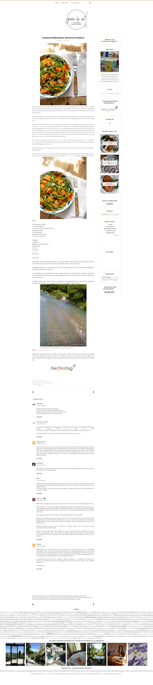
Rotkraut (115, 630)
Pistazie (92, 628)
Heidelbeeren (107, 619)
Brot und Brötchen (56, 614)
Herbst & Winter (116, 619)
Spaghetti (129, 632)
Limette (114, 623)
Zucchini (143, 636)
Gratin (24, 619)
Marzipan (35, 624)
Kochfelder (39, 463)
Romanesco (81, 630)
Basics (74, 612)
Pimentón (69, 628)
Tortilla (144, 634)
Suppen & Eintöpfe (33, 634)
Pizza (95, 628)
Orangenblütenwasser (77, 626)
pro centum (69, 638)
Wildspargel (76, 636)
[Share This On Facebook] (88, 381)
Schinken (44, 632)
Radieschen (12, 630)
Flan (56, 617)
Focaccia (64, 617)
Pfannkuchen (19, 628)
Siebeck (120, 632)
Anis (19, 612)
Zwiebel (33, 638)
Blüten (140, 612)
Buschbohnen (94, 614)
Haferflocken (68, 619)
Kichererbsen (122, 621)
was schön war (84, 638)
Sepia (99, 632)
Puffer (124, 628)
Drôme (106, 615)
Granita (20, 619)
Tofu (120, 634)
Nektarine (31, 626)
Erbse (145, 615)
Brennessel (13, 614)
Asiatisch (43, 612)
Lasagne (93, 623)
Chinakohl (15, 615)
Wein (53, 636)
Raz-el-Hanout (37, 630)
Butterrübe (110, 614)
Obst (53, 626)
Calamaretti (122, 614)
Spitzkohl (150, 632)
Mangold (19, 624)
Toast (111, 634)
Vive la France (30, 636)
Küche (66, 623)
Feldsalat (29, 617)
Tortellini (140, 634)
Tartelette (79, 634)
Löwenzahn (142, 623)
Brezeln (17, 614)
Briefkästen (25, 614)
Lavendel (109, 623)
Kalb (40, 621)
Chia (152, 614)
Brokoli (37, 614)
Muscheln (2, 626)
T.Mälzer (62, 634)
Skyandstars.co (117, 673)
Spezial (142, 632)
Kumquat (54, 623)
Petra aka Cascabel (42, 422)
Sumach (22, 634)
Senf (97, 632)
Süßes (49, 634)
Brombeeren (43, 614)
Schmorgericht (51, 632)
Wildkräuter (70, 636)
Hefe (102, 619)
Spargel (135, 632)
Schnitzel (64, 632)
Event (13, 617)
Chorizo (20, 615)
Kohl (147, 621)
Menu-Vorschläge (87, 624)
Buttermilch (104, 614)
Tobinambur (115, 634)
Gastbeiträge (131, 617)
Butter (99, 614)
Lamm (89, 623)
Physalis (44, 628)
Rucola (124, 630)
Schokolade (70, 632)
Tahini (65, 634)
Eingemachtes (122, 615)
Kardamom (60, 621)
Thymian (107, 634)
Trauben (151, 634)
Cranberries (48, 615)
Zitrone (111, 636)
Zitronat (106, 636)
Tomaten (129, 634)
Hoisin (136, 619)
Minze (110, 624)
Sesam (112, 632)
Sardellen (13, 632)
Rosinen (95, 630)
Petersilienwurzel (11, 628)
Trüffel (1, 636)
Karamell (54, 621)
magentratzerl (110, 232)
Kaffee (37, 621)
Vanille (9, 636)
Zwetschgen (11, 638)
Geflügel (141, 617)
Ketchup (116, 621)
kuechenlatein (110, 226)
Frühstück (109, 617)
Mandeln (9, 624)
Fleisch (60, 617)
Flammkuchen (51, 617)
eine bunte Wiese (71, 155)
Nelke (35, 626)
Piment (55, 628)
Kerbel (112, 621)
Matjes (47, 624)
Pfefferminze (29, 628)
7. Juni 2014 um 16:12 (41, 480)
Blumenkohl (129, 612)
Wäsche (89, 636)
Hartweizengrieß (89, 619)
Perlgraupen (146, 626)
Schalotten (39, 632)
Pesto (151, 626)
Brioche (29, 614)
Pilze (52, 628)
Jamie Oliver (11, 621)
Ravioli (32, 630)
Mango (14, 624)
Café (119, 614)
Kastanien (89, 621)
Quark (136, 628)
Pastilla (128, 626)
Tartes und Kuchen (88, 634)
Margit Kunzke (40, 441)
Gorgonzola (8, 619)
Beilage (84, 612)
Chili (11, 615)
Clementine (36, 615)
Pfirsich (35, 628)
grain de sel (39, 498)
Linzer (132, 623)
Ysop (92, 636)
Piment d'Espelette (62, 628)
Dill (95, 615)
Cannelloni (132, 614)
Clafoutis (31, 615)
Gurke (60, 619)
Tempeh (99, 634)
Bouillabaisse (3, 614)
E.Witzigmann (111, 615)
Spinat (146, 632)
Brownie (65, 614)
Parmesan (119, 626)
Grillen (30, 619)
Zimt (103, 636)
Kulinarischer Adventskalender (44, 623)
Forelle (71, 617)
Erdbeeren (150, 615)
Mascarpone (41, 624)
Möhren (11, 626)
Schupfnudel (84, 632)
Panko (109, 626)
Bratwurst (8, 614)
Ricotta (66, 630)
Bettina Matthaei (95, 612)
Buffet (81, 614)
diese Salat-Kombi (41, 126)
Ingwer (2, 621)
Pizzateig (100, 628)
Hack (63, 619)
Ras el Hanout (24, 630)
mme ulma (39, 403)
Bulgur (85, 614)
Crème (62, 615)
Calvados (127, 614)
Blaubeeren (114, 612)
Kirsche (129, 621)
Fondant (68, 617)
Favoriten (20, 617)
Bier (101, 612)
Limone (119, 623)
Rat (29, 630)
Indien (151, 619)
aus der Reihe (40, 638)
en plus (53, 638)
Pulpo (128, 628)
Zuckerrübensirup (4, 638)
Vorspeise (37, 636)
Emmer (139, 615)
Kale (42, 621)
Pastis (136, 626)
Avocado (57, 612)
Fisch (45, 617)
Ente (142, 615)
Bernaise (88, 612)
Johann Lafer (22, 621)
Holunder (140, 619)
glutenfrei (61, 638)
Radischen (18, 630)
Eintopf (132, 615)
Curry (72, 615)
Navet (27, 626)
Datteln (86, 615)
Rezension (56, 630)
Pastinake (132, 626)
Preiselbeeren (118, 628)
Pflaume (40, 628)
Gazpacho (136, 617)
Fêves (114, 617)
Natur (23, 626)
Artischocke (37, 612)
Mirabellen (115, 624)
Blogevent (123, 612)
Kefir (97, 621)
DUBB (75, 615)
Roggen (77, 630)
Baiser (61, 612)
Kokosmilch (7, 623)
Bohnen (144, 612)
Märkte (7, 626)
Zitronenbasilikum (118, 636)
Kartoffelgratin (74, 621)
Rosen (85, 630)
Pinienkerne (86, 628)
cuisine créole (48, 638)
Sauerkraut (28, 632)
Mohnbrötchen (131, 624)
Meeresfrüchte (53, 624)
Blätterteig (136, 612)
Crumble (58, 615)
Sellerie (93, 632)
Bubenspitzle (70, 614)
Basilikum (79, 612)
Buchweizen (76, 614)
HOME (57, 3)
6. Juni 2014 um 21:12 (41, 423)
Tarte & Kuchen (71, 634)
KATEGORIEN (75, 3)
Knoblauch (134, 621)
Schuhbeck (77, 632)
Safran (136, 630)
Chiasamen (2, 615)
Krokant (27, 623)
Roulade (120, 630)
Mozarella (140, 624)
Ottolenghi (100, 626)
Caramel (137, 614)
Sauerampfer (22, 632)
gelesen (34, 142)
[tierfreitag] (63, 372)
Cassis (145, 614)
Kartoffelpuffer (82, 621)
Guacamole (52, 619)
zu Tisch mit (98, 638)
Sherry (116, 632)
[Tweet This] (91, 381)
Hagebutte (74, 619)
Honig (144, 619)
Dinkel (98, 615)
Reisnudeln (51, 630)
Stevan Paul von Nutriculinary (43, 350)
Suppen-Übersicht (43, 634)
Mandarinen (3, 624)
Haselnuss (98, 619)
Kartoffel (67, 621)
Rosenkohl (90, 630)
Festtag (37, 617)
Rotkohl (111, 630)
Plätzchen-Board (106, 628)
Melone (81, 624)
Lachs (79, 623)
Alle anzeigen (116, 235)
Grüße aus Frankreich (43, 619)
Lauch (97, 623)
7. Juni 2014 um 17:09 (41, 500)
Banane (70, 612)
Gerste (145, 617)
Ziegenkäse (97, 636)
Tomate (123, 634)
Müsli (20, 626)
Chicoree (8, 615)
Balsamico (65, 612)
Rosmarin (100, 630)
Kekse (101, 621)
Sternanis (14, 634)
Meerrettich (67, 624)
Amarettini (15, 612)
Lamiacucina (84, 623)
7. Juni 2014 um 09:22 (41, 443)
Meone (93, 624)
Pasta (124, 626)
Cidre (28, 615)
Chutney (24, 615)
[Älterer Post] (93, 392)
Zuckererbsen (38, 385)
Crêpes (65, 615)
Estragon (7, 617)
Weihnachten (48, 636)
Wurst (85, 636)
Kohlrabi (150, 621)
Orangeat (69, 626)
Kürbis (70, 623)
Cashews (141, 614)
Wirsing (81, 636)
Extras (16, 617)
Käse (63, 623)
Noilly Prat (49, 626)
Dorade (102, 615)
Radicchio (6, 630)
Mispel (122, 624)
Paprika (34, 381)
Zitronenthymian (135, 636)
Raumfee (39, 544)
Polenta (112, 628)
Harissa (60, 128)
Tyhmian (5, 636)
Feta (40, 617)
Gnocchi (2, 619)
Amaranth (10, 612)
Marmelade (29, 624)
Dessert (91, 615)
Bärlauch (115, 614)
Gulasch (56, 619)
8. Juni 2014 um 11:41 (40, 546)
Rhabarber (62, 630)
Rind (70, 630)
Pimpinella (74, 628)
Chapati (149, 614)
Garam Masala (119, 617)
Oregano (85, 626)
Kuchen (35, 623)
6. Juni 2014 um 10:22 (41, 405)
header (64, 638)
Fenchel (33, 617)
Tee (96, 634)
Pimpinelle (79, 628)
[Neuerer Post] (33, 392)
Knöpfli (143, 621)
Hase (94, 619)
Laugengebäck (103, 623)
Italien (6, 621)
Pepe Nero (140, 626)
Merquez (103, 624)
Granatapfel (15, 619)
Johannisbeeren (30, 621)
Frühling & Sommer (90, 617)
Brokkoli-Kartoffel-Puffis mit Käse (109, 143)
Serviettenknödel (105, 632)
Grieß (27, 619)
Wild (66, 636)
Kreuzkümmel (21, 623)
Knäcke (140, 621)
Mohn (125, 624)
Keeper (93, 621)
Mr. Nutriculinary (60, 140)
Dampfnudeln (80, 615)
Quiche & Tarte (143, 628)
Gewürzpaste (150, 617)
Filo (43, 617)
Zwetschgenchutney (19, 638)
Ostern (95, 626)
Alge (7, 612)
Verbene (24, 636)
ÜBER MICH (64, 3)
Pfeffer (24, 628)
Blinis (118, 612)
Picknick (42, 381)
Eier (116, 615)
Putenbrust (132, 628)
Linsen (129, 623)
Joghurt (16, 621)
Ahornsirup (2, 612)
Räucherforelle (131, 630)
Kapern (49, 621)
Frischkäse (81, 617)
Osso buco (90, 626)
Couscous (41, 615)
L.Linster (75, 623)
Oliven (60, 626)
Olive (56, 626)
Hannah (78, 619)
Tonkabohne (134, 634)
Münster (16, 626)
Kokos (1, 623)
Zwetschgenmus (27, 638)
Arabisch (31, 612)
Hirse (133, 619)
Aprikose (26, 612)
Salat (47, 381)
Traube (147, 634)
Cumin (69, 615)
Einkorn (128, 615)
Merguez (98, 624)
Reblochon (43, 630)
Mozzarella (146, 624)
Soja (125, 632)
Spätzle (2, 634)
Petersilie (3, 628)
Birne (103, 612)
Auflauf (52, 612)
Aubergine (48, 612)
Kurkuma (58, 623)
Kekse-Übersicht (106, 621)
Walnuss (42, 636)
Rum (127, 630)
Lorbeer (136, 623)
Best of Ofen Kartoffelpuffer (110, 184)
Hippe (130, 619)
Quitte (1, 630)
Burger (89, 614)
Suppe (26, 634)
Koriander (14, 623)
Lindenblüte (123, 623)
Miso (119, 624)
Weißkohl (62, 636)
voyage (79, 638)
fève (56, 638)
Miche (107, 624)
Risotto (73, 630)
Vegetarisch (48, 383)
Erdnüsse (2, 617)
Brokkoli (34, 614)
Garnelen (125, 617)
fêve (58, 638)
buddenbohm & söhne (110, 228)
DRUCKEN (110, 204)
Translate (115, 280)
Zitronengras (126, 636)
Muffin (151, 624)
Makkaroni (150, 623)
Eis (136, 615)
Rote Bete (106, 630)
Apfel (21, 612)
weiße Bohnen (91, 638)
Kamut (45, 621)
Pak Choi (105, 626)
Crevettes (53, 615)
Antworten (39, 417)
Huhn (148, 619)
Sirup (123, 632)
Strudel (18, 634)
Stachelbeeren (7, 634)
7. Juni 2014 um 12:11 (40, 465)
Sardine (17, 632)
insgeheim (85, 140)
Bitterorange (108, 612)
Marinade (24, 624)
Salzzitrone (7, 632)
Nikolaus (39, 626)
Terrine (102, 634)
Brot (48, 614)
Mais (146, 623)
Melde (72, 624)
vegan (74, 638)
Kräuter (31, 623)
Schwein (89, 632)
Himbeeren (126, 619)
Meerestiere (60, 624)
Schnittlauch (59, 632)
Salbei (147, 630)
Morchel (136, 624)
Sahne (140, 630)
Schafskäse (34, 632)
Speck (138, 632)
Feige (24, 617)
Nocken (43, 626)
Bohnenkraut (150, 612)
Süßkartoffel (37, 383)
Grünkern (34, 619)
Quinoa (151, 628)
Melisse (76, 624)
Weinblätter (57, 636)
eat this (110, 224)
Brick (20, 614)
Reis (47, 630)
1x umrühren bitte (110, 230)
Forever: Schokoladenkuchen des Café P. (110, 163)
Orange (64, 626)
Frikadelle (75, 617)
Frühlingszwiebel (102, 617)
